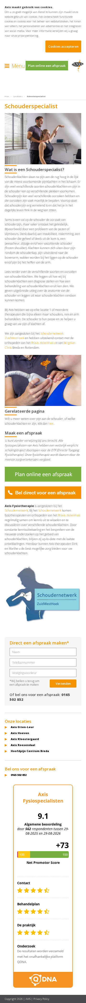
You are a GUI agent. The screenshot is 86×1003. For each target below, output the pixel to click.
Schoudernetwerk (16, 510)
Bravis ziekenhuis (69, 515)
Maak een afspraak (23, 433)
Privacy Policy (41, 999)
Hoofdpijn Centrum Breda (30, 751)
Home (7, 96)
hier (51, 424)
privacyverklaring (28, 35)
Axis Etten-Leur (22, 727)
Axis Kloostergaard (25, 739)
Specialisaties (17, 96)
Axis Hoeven (20, 733)
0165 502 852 (19, 775)
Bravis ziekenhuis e (43, 343)
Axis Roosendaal (23, 745)
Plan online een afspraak (47, 65)
